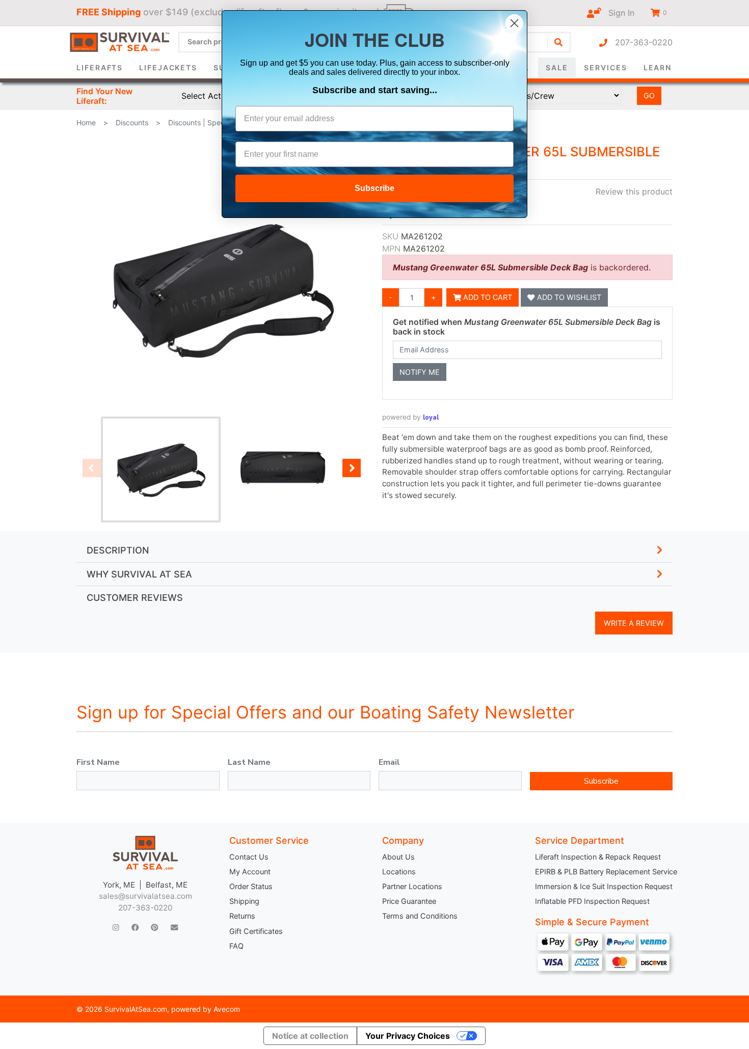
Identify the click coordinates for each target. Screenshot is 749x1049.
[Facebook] (135, 927)
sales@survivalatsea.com (145, 896)
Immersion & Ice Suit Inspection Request (604, 886)
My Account (250, 871)
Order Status (251, 886)
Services (605, 67)
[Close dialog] (514, 23)
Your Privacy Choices (407, 1036)
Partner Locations (412, 886)
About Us (398, 856)
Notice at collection (310, 1036)
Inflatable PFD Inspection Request (592, 901)
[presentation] (92, 468)
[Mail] (174, 927)
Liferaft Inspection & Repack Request (598, 856)
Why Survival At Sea (139, 574)
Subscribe (601, 781)
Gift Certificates (256, 931)
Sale (557, 67)
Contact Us (249, 856)
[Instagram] (115, 927)
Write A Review (634, 623)
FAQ (236, 946)
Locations (399, 871)
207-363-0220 (640, 42)
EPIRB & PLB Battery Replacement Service (604, 871)
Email (389, 762)
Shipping (244, 901)
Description (118, 550)
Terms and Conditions (420, 916)
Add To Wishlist (568, 297)
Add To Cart (486, 297)
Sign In (617, 13)
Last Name (249, 762)
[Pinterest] (154, 927)
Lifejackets (168, 67)
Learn (658, 67)
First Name (98, 762)
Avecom (226, 1009)
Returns (242, 916)
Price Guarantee (409, 901)
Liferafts (99, 67)
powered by (410, 417)
